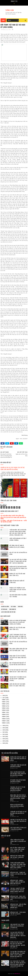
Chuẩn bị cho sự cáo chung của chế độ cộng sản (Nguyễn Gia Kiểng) (12, 468)
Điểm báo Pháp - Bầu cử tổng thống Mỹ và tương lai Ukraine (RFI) (18, 905)
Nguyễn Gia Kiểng (5, 606)
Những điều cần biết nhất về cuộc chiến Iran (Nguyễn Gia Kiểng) (18, 758)
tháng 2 (4, 701)
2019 (3, 728)
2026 (3, 743)
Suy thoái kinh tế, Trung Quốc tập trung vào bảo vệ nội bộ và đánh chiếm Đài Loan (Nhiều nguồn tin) (17, 963)
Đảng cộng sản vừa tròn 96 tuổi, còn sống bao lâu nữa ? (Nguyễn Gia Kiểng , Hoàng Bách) (18, 797)
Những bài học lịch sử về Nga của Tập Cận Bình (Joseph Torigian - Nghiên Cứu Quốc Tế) (17, 944)
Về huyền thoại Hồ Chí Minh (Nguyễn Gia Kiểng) (18, 780)
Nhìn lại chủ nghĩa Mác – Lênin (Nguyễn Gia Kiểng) (17, 805)
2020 (3, 730)
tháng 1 (4, 699)
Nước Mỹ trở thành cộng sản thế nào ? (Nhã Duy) (17, 856)
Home (3, 20)
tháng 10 (4, 718)
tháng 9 (4, 716)
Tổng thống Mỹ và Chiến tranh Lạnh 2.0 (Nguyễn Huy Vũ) (18, 841)
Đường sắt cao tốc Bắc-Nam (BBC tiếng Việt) (17, 574)
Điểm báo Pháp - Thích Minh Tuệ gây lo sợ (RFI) (18, 913)
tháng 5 (4, 708)
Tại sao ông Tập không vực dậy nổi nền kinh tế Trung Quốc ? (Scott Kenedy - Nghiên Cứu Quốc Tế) (17, 954)
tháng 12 (4, 723)
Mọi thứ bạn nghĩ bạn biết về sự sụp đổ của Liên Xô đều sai (17, 663)
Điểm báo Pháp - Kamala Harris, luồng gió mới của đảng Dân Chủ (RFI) (17, 881)
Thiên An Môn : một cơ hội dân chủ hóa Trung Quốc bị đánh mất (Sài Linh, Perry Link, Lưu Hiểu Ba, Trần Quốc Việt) (17, 532)
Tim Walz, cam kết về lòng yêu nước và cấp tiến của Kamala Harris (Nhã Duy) (17, 889)
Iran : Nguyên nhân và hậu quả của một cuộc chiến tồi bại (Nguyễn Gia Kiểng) (18, 773)
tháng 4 (4, 706)
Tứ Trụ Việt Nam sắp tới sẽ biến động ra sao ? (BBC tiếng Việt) (18, 670)
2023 (3, 736)
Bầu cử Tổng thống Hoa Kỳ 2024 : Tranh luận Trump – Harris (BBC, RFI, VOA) (17, 849)
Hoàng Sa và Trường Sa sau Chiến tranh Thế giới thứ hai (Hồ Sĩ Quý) (17, 589)
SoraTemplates (17, 973)
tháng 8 (4, 714)
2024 (3, 738)
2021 (3, 732)
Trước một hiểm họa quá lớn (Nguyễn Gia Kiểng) (18, 765)
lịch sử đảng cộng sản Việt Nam (8, 612)
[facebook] (14, 3)
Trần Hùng (20, 606)
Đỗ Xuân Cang (4, 609)
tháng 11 (4, 721)
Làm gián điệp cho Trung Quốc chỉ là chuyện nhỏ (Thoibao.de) (17, 925)
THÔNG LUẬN (9, 10)
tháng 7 (4, 712)
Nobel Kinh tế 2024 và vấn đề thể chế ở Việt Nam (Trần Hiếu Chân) (17, 657)
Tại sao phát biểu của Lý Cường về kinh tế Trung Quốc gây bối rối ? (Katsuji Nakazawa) (18, 561)
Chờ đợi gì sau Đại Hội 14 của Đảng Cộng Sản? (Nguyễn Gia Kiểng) (18, 821)
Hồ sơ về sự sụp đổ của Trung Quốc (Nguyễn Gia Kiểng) (13, 518)
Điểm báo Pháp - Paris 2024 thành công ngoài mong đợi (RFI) (18, 897)
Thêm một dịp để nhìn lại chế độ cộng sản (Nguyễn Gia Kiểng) (18, 813)
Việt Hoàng (13, 606)
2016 (3, 695)
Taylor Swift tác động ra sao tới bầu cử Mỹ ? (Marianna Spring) (17, 678)
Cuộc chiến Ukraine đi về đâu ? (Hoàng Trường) (18, 539)
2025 (3, 741)
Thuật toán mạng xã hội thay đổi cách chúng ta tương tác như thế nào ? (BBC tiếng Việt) (18, 636)
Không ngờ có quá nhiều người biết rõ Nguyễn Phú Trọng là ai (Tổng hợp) (18, 568)
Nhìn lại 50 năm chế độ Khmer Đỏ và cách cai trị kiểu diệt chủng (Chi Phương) (17, 622)
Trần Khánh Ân (12, 609)
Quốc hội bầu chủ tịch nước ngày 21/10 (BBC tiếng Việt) (17, 685)
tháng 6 (4, 710)
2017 (3, 697)
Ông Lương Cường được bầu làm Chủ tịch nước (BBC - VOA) (18, 649)
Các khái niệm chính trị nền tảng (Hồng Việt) (12, 515)
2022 (3, 734)
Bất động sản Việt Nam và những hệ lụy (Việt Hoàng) (16, 546)
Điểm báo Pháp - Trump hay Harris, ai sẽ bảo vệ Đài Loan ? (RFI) (18, 873)
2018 (3, 725)
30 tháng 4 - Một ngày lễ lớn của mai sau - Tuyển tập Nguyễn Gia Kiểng (14, 521)
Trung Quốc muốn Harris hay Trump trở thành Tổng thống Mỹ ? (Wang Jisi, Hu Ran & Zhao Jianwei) (18, 865)
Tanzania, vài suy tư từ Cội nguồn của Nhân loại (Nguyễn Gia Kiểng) (17, 788)
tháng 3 (4, 704)
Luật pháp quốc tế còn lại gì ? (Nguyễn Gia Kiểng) (18, 828)
